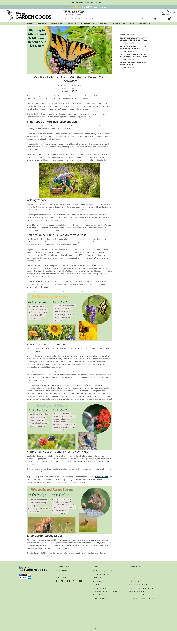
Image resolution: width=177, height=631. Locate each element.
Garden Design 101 (138, 591)
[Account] (155, 19)
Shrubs (41, 23)
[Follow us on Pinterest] (74, 581)
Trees (29, 23)
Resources (144, 23)
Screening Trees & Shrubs (141, 598)
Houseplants (87, 23)
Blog (131, 571)
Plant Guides (135, 581)
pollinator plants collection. (88, 292)
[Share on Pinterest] (76, 91)
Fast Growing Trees (138, 595)
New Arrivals (118, 23)
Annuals (71, 23)
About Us (97, 578)
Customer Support (138, 584)
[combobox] (103, 19)
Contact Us (98, 584)
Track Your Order (101, 574)
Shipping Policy (100, 588)
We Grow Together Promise (105, 571)
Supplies (102, 23)
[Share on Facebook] (70, 91)
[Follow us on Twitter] (62, 581)
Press (132, 578)
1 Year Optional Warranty (105, 591)
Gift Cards (98, 581)
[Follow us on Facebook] (56, 581)
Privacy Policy (99, 598)
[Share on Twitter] (73, 91)
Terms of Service (101, 595)
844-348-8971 (168, 14)
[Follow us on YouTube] (80, 581)
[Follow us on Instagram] (68, 581)
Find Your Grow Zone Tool (141, 588)
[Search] (143, 19)
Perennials (56, 23)
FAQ (131, 574)
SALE (132, 23)
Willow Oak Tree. (101, 477)
